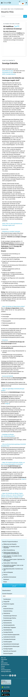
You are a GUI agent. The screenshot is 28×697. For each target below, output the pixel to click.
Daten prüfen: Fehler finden (10, 563)
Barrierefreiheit (5, 664)
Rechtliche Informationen (9, 577)
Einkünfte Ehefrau (7, 611)
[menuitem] (22, 4)
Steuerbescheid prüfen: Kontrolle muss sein (13, 569)
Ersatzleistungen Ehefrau (9, 618)
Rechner (5, 574)
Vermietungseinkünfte (9, 625)
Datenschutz (4, 663)
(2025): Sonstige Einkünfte (9, 74)
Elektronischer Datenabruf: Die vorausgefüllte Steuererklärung (11, 553)
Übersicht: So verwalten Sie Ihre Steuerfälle (11, 547)
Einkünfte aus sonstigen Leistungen (11, 231)
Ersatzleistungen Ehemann (10, 615)
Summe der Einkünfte (7, 376)
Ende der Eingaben (8, 653)
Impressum (6, 579)
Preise (2, 668)
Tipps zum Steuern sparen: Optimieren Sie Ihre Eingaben (14, 560)
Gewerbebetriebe (7, 630)
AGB (2, 661)
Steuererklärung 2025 (7, 72)
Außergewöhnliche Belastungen (11, 646)
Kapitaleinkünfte (7, 620)
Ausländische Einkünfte (9, 637)
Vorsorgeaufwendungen (9, 639)
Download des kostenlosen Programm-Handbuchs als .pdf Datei (14, 585)
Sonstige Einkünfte (8, 60)
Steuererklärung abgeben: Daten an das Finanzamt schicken (13, 566)
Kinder (5, 606)
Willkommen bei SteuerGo (9, 544)
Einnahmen (5, 340)
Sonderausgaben (7, 641)
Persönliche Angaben (8, 604)
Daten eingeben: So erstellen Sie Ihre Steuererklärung (12, 556)
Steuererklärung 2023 (7, 70)
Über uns (3, 657)
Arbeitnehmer (6, 613)
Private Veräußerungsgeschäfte (11, 634)
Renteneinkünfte (7, 622)
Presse (5, 581)
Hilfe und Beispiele (8, 572)
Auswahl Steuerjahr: (7, 593)
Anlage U (7, 403)
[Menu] (2, 2)
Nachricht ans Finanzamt (9, 651)
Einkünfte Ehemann (8, 608)
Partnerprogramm (6, 669)
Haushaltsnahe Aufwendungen (11, 644)
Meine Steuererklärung (9, 550)
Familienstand (7, 599)
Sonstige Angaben (8, 648)
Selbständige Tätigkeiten (9, 627)
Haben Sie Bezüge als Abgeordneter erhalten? (13, 306)
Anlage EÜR (6, 601)
